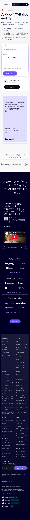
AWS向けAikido (20, 400)
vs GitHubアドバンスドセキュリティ (7, 439)
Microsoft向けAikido (21, 398)
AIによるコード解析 (21, 412)
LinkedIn (4, 481)
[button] (23, 4)
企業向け (4, 393)
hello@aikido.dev (20, 444)
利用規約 (18, 426)
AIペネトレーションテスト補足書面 (22, 436)
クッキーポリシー (20, 423)
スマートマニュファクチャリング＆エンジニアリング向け (8, 407)
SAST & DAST (19, 380)
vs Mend (4, 428)
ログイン (15, 4)
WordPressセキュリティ (22, 391)
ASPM (17, 382)
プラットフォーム (7, 341)
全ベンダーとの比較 (7, 420)
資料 (17, 341)
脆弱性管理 (19, 385)
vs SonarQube (6, 451)
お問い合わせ (5, 352)
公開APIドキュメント (21, 344)
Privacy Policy (18, 68)
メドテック (5, 377)
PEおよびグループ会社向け (7, 399)
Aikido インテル (20, 367)
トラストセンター (20, 451)
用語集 (18, 359)
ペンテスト (19, 374)
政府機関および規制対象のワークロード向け (8, 412)
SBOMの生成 (19, 388)
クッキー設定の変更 (21, 456)
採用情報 (4, 349)
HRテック (4, 388)
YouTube (10, 481)
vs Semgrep (5, 448)
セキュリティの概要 (21, 454)
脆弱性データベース (21, 347)
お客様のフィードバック (22, 353)
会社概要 (4, 347)
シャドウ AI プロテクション (21, 408)
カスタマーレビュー (21, 365)
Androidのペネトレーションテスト (21, 404)
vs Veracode (5, 435)
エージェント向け (7, 390)
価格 (3, 344)
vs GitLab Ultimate (7, 443)
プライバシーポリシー (22, 420)
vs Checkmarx (6, 445)
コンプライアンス (20, 377)
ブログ (18, 349)
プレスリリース (20, 362)
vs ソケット (5, 456)
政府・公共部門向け (7, 403)
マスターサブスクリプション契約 (22, 429)
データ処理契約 (20, 433)
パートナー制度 (6, 355)
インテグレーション (21, 357)
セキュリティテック (7, 382)
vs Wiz (4, 426)
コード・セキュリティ (22, 395)
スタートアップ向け (7, 396)
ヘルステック (5, 374)
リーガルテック (6, 385)
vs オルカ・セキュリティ (7, 432)
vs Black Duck (6, 453)
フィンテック (5, 380)
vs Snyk (4, 423)
